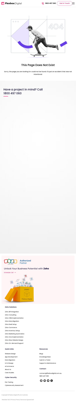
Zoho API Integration (12, 312)
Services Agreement (27, 400)
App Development (11, 357)
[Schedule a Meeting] (38, 289)
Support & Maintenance (47, 363)
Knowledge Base (45, 357)
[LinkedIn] (41, 380)
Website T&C (6, 400)
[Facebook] (44, 380)
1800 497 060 (44, 376)
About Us (8, 369)
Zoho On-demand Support (14, 343)
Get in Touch (64, 3)
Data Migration (10, 360)
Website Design (10, 354)
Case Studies (9, 373)
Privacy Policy (15, 400)
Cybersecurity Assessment (14, 385)
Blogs (41, 354)
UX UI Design (9, 363)
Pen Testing (9, 382)
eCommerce (9, 366)
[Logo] (11, 3)
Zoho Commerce (11, 327)
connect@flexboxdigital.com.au (50, 373)
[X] (51, 380)
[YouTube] (48, 380)
